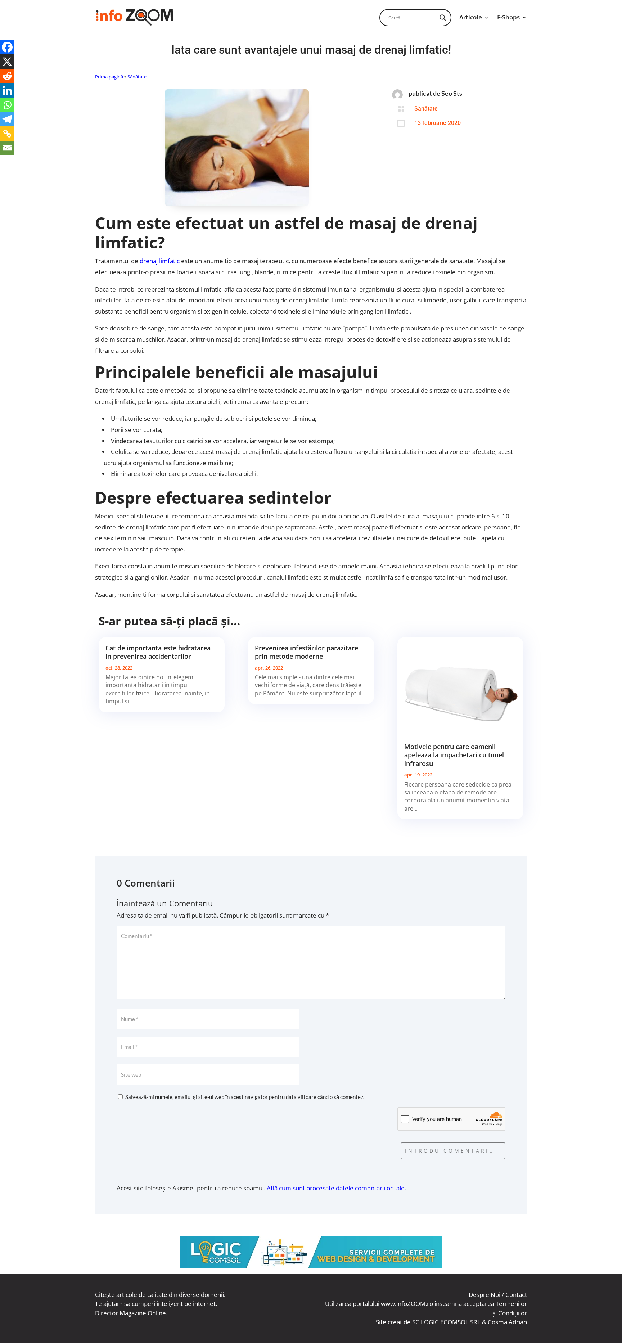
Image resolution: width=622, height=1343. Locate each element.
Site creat (389, 1322)
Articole (470, 17)
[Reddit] (7, 76)
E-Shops (508, 17)
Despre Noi (484, 1294)
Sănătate (137, 76)
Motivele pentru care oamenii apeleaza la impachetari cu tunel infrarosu (454, 755)
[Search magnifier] (443, 18)
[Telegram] (7, 119)
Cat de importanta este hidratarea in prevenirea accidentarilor (158, 652)
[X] (7, 61)
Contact (516, 1294)
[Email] (7, 148)
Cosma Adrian (507, 1322)
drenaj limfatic (160, 261)
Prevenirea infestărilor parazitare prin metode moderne (306, 652)
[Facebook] (7, 47)
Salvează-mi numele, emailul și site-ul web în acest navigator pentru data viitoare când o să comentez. (244, 1097)
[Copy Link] (7, 133)
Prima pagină (109, 76)
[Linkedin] (7, 90)
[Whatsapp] (7, 105)
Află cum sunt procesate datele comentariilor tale (336, 1188)
